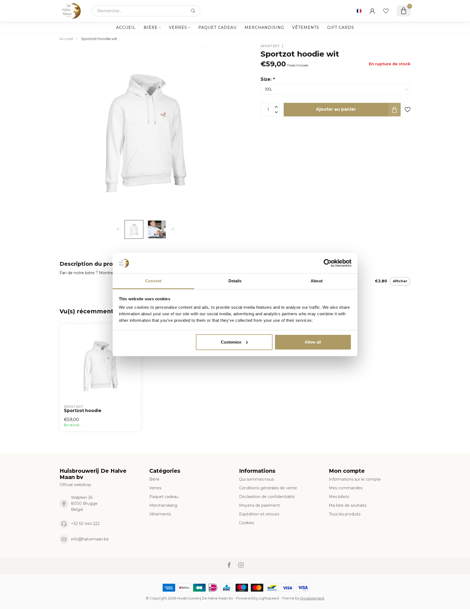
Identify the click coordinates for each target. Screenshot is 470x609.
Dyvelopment (312, 598)
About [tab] (317, 281)
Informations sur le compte (355, 479)
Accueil (126, 27)
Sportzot (270, 46)
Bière (151, 27)
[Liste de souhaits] (386, 10)
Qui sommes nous (256, 479)
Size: (267, 79)
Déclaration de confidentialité (267, 496)
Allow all (313, 342)
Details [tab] (235, 281)
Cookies (246, 522)
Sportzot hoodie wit (99, 38)
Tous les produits (344, 514)
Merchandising (264, 27)
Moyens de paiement (259, 505)
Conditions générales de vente (268, 488)
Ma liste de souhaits (347, 505)
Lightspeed (269, 598)
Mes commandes (345, 488)
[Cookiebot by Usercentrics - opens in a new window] (327, 263)
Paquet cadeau (217, 27)
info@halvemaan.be (90, 539)
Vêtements (305, 27)
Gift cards (340, 27)
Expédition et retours (259, 514)
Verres (178, 27)
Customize (231, 342)
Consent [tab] (153, 281)
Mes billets (339, 496)
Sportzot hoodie (82, 410)
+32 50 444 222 (85, 523)
